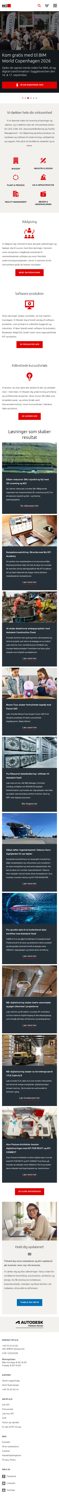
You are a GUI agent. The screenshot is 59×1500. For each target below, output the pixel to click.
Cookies (6, 1451)
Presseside (7, 1409)
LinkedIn (11, 1483)
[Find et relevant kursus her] (29, 377)
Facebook (11, 1476)
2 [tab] (25, 98)
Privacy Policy (9, 1460)
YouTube (11, 1490)
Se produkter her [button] (29, 344)
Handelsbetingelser (11, 1455)
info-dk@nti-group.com (13, 1349)
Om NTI (6, 1405)
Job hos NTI (8, 1413)
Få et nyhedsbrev (10, 1446)
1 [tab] (22, 98)
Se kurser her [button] (29, 416)
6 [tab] (36, 98)
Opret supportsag (10, 1380)
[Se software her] (29, 305)
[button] (39, 5)
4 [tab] (31, 98)
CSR (4, 1418)
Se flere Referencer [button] (29, 1191)
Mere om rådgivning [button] (29, 273)
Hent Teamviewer (10, 1385)
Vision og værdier (10, 1422)
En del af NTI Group (11, 1427)
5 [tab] (33, 98)
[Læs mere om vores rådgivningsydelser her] (29, 233)
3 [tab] (28, 98)
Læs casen (32, 85)
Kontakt (6, 1442)
